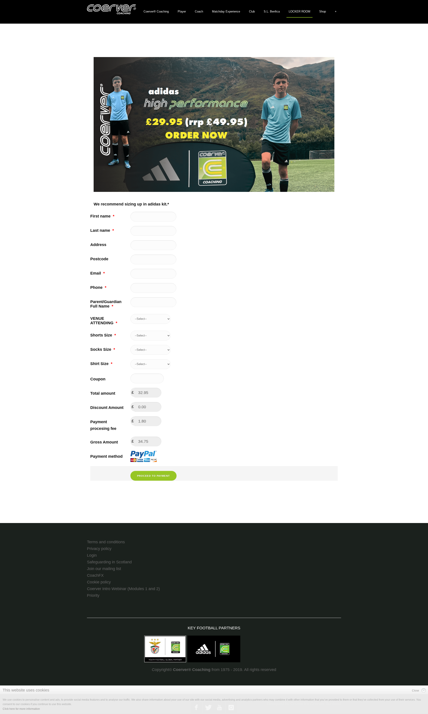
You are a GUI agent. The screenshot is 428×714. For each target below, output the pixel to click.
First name (102, 216)
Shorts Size (103, 335)
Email (97, 273)
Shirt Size (101, 363)
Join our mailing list (104, 568)
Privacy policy (99, 548)
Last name (102, 230)
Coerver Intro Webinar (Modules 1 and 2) (123, 589)
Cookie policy (99, 582)
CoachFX (95, 575)
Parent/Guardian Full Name (105, 304)
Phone (98, 287)
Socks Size (102, 349)
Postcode (99, 259)
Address (98, 244)
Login (92, 555)
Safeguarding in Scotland (109, 562)
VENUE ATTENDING (103, 320)
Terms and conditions (106, 542)
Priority (93, 595)
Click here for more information (21, 708)
